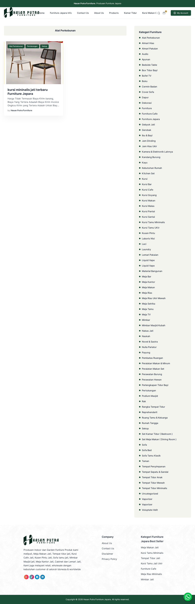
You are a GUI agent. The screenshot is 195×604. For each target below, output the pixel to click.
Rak (144, 401)
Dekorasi (147, 102)
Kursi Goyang (149, 195)
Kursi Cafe (147, 189)
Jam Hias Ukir (149, 146)
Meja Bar (146, 276)
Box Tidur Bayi (149, 70)
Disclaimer (107, 553)
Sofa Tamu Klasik (151, 455)
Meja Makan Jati (150, 547)
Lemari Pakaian (150, 254)
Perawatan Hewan (152, 379)
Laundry (146, 249)
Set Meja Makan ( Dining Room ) (159, 439)
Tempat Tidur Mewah (153, 482)
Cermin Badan (149, 86)
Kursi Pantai (148, 211)
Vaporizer (147, 499)
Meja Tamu (148, 309)
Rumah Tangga (150, 423)
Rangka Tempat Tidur (153, 406)
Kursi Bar (147, 184)
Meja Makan (148, 287)
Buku (144, 81)
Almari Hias (148, 43)
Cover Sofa (148, 92)
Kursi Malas (148, 206)
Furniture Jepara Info (61, 13)
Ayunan (146, 59)
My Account (182, 13)
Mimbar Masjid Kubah (153, 325)
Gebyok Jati (148, 124)
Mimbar (146, 319)
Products (114, 13)
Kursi (144, 178)
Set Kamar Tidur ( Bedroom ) (157, 433)
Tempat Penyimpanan (153, 466)
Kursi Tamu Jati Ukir (151, 563)
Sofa (144, 444)
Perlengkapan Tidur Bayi (155, 385)
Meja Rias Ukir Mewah (154, 298)
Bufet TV (146, 75)
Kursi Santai (148, 216)
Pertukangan (32, 46)
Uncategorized (150, 493)
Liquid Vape (148, 260)
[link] (26, 577)
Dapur (145, 97)
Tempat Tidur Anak (152, 477)
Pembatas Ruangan (152, 357)
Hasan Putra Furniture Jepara (97, 599)
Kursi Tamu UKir (150, 227)
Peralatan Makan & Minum (156, 363)
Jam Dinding (149, 140)
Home (42, 13)
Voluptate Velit (150, 509)
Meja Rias (147, 292)
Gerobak (146, 130)
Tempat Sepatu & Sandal (155, 471)
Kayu (144, 162)
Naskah (146, 336)
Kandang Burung (151, 157)
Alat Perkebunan (16, 46)
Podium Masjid (150, 395)
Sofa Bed (147, 450)
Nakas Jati (147, 330)
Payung (146, 352)
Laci (144, 244)
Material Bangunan (152, 271)
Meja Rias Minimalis (151, 574)
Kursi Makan (148, 200)
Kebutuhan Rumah (152, 168)
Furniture (147, 108)
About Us (99, 13)
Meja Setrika (148, 303)
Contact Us (83, 13)
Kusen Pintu (148, 233)
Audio (145, 54)
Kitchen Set (148, 173)
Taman (145, 461)
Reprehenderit (149, 412)
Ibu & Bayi (147, 135)
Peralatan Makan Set (153, 368)
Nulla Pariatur (149, 347)
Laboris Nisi (148, 238)
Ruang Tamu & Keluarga (155, 417)
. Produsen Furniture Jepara (97, 3)
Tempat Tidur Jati (150, 558)
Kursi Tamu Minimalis (153, 222)
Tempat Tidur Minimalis (154, 488)
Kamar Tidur (130, 13)
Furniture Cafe (149, 113)
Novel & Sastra (150, 341)
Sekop (44, 46)
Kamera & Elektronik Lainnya (157, 151)
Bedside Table (149, 64)
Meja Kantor (148, 282)
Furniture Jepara (151, 119)
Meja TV (146, 314)
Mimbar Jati (147, 579)
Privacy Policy (109, 559)
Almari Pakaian (150, 48)
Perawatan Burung (152, 374)
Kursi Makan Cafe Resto (154, 13)
